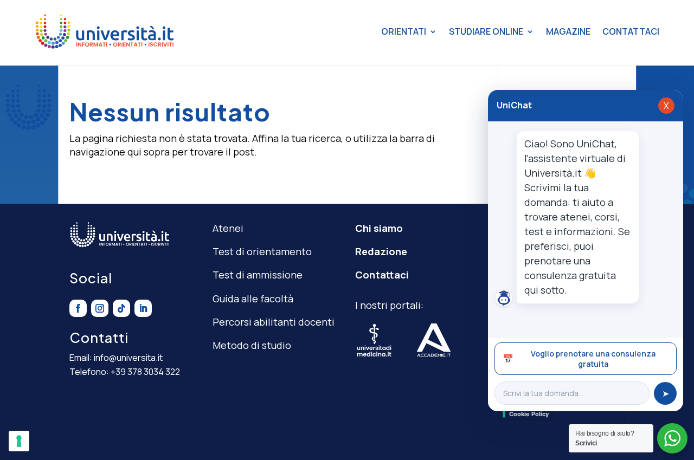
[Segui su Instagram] (99, 308)
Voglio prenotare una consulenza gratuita (579, 358)
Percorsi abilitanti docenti (274, 321)
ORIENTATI (403, 31)
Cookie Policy (529, 414)
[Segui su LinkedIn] (143, 308)
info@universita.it (128, 358)
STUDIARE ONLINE (486, 31)
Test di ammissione (258, 274)
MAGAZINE (568, 31)
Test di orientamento (262, 251)
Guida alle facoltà (253, 298)
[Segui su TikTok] (121, 308)
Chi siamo (379, 228)
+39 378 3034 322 (145, 372)
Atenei (228, 228)
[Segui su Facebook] (78, 308)
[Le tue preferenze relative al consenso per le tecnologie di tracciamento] (19, 441)
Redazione (381, 251)
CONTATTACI (630, 31)
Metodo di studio (252, 345)
